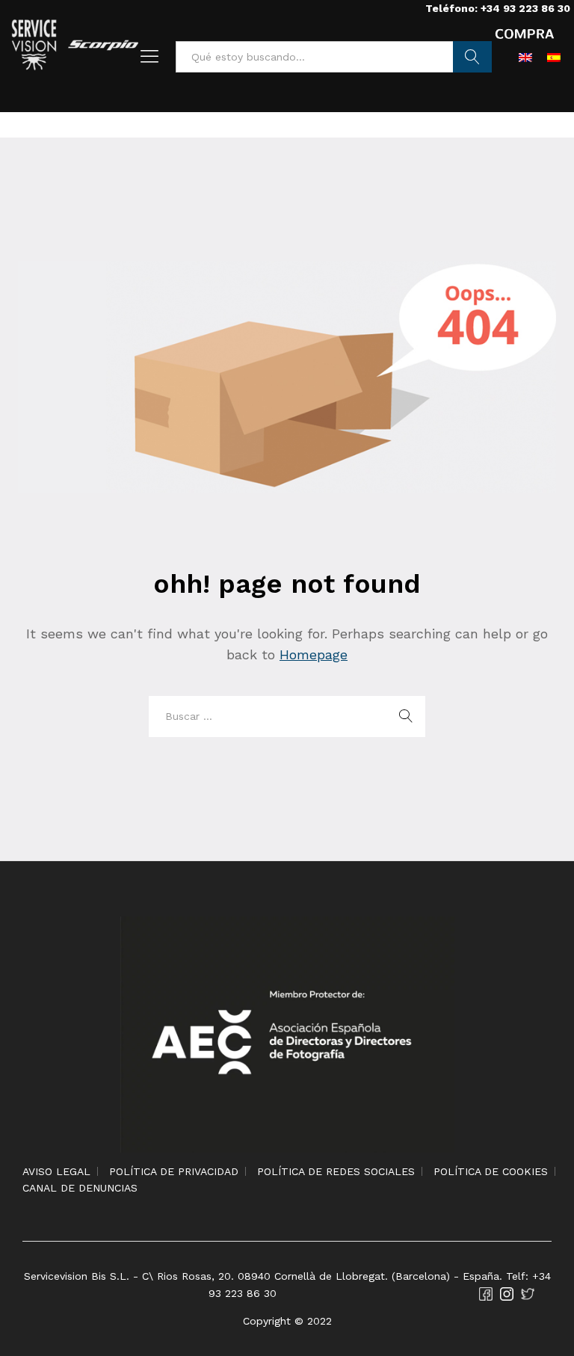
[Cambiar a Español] (554, 57)
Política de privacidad (173, 1171)
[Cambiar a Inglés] (525, 57)
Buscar (473, 57)
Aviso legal (56, 1171)
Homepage (314, 654)
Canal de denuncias (80, 1188)
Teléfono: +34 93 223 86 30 (497, 8)
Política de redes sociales (336, 1171)
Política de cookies (490, 1171)
